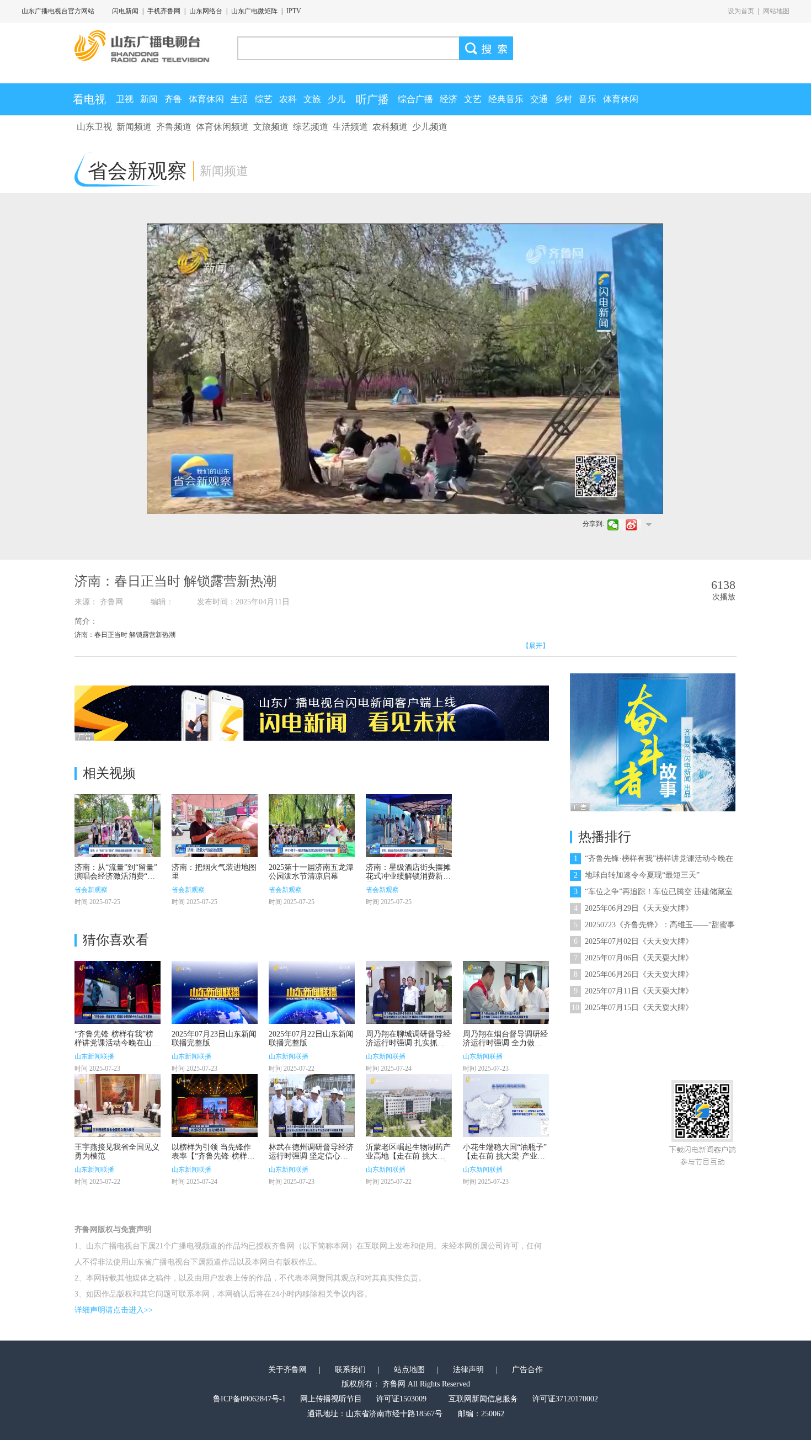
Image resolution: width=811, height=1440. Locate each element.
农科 (288, 99)
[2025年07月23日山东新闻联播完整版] (215, 992)
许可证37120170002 (565, 1399)
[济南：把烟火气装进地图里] (215, 825)
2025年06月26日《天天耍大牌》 (633, 974)
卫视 (125, 99)
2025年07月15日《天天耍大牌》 (632, 1007)
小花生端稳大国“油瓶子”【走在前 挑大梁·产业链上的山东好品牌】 (505, 1156)
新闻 (149, 99)
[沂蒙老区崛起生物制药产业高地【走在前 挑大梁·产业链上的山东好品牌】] (409, 1105)
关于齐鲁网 (287, 1369)
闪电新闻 (125, 11)
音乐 (587, 99)
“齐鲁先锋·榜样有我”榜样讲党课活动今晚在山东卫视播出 (116, 1043)
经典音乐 (506, 99)
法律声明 (468, 1369)
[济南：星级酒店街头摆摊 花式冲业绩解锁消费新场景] (409, 825)
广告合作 (527, 1369)
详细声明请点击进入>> (113, 1310)
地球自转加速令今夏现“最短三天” (637, 875)
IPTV (293, 11)
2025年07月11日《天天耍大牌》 (633, 991)
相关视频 (109, 773)
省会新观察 (91, 890)
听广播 (372, 99)
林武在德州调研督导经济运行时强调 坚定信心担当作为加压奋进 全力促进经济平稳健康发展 (311, 1160)
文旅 (312, 99)
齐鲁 (173, 99)
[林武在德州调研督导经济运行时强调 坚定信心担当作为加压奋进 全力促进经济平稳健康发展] (312, 1105)
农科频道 (390, 126)
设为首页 (741, 11)
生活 (239, 99)
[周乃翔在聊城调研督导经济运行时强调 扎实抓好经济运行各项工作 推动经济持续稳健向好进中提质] (409, 992)
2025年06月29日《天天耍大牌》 (633, 908)
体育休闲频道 (222, 126)
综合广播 (415, 99)
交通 (539, 99)
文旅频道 (271, 126)
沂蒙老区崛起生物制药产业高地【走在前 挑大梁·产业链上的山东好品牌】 (408, 1156)
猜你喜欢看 (116, 940)
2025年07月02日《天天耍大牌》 (633, 941)
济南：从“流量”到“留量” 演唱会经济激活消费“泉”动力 (116, 876)
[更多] (648, 524)
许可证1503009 (401, 1399)
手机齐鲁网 (163, 11)
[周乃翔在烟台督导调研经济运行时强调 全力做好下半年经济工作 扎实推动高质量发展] (506, 992)
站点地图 (409, 1369)
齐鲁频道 (173, 126)
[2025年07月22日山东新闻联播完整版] (312, 992)
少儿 (336, 99)
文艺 (473, 99)
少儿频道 (429, 126)
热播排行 (604, 837)
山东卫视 (94, 126)
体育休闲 (206, 99)
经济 (448, 99)
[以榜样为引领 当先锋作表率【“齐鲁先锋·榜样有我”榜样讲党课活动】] (215, 1105)
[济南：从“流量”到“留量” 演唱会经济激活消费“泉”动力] (117, 825)
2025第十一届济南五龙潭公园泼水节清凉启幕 (311, 871)
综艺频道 (310, 126)
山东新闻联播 (94, 1056)
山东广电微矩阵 (254, 11)
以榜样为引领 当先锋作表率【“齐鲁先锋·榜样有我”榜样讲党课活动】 (213, 1156)
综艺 (264, 99)
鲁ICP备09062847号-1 (249, 1399)
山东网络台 (205, 11)
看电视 (89, 99)
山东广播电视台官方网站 (58, 11)
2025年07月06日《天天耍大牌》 (633, 958)
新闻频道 (134, 126)
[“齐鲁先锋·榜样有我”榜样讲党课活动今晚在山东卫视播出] (117, 992)
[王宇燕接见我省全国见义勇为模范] (117, 1105)
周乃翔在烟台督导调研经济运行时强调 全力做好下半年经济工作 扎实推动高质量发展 (505, 1047)
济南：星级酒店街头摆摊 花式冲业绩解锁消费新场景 (408, 876)
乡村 (563, 99)
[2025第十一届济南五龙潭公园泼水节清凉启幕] (312, 825)
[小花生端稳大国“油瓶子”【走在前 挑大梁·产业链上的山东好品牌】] (506, 1105)
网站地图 (776, 11)
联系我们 (350, 1369)
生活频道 (350, 126)
